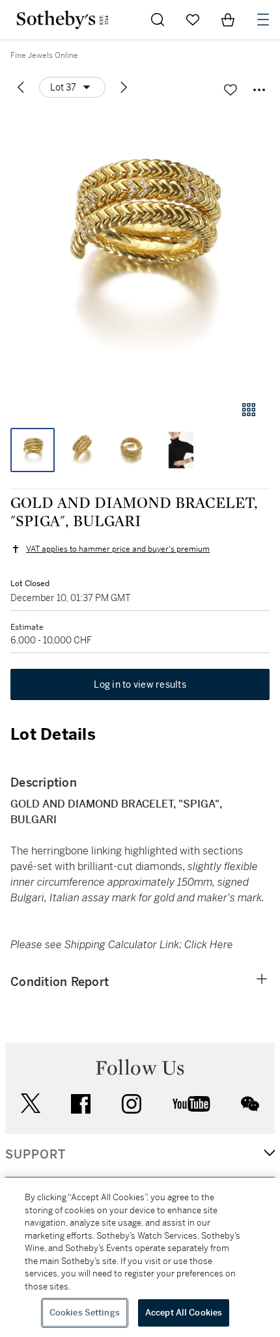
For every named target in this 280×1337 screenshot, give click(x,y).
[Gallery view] (248, 410)
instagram (131, 1104)
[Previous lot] (21, 87)
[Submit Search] (157, 19)
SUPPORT (35, 1154)
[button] (140, 249)
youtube (191, 1104)
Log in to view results (140, 684)
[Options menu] (259, 90)
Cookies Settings (84, 1312)
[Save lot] (230, 89)
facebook (81, 1104)
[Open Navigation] (263, 19)
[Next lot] (124, 87)
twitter (30, 1103)
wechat (250, 1104)
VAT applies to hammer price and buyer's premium (118, 549)
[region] (140, 1257)
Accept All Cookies (183, 1312)
